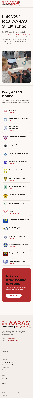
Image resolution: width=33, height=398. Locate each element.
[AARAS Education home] (11, 3)
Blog (3, 381)
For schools (5, 367)
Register (4, 383)
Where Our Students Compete (10, 365)
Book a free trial (14, 295)
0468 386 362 (11, 338)
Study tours (5, 370)
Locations (4, 353)
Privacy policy (5, 395)
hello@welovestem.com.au (15, 340)
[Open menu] (29, 4)
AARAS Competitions (7, 362)
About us (4, 378)
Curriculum (5, 348)
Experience (5, 351)
